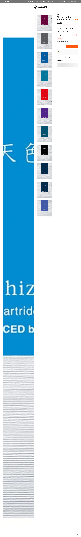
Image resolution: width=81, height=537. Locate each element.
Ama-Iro (59, 24)
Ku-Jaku (65, 28)
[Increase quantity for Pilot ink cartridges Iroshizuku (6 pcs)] (63, 46)
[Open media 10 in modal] (44, 171)
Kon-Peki (59, 28)
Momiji (71, 28)
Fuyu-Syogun (72, 24)
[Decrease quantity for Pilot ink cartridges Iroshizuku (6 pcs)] (58, 46)
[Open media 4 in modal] (44, 60)
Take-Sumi (67, 35)
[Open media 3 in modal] (44, 41)
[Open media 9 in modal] (44, 152)
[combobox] (64, 1)
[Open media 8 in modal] (44, 134)
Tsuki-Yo (73, 35)
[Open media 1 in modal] (44, 22)
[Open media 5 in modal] (44, 78)
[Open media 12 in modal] (44, 208)
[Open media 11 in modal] (44, 190)
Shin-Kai (69, 31)
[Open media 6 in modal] (44, 97)
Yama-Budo (60, 38)
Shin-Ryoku (60, 35)
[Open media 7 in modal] (44, 115)
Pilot (58, 14)
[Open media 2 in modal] (18, 275)
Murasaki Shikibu (61, 31)
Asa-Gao (65, 24)
